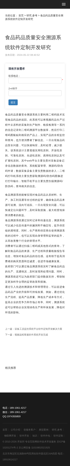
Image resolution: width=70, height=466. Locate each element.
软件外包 (45, 435)
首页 (5, 429)
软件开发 (24, 435)
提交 (13, 102)
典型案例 (43, 429)
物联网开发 (10, 435)
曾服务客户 (30, 429)
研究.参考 (57, 429)
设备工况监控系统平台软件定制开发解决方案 (38, 328)
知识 (34, 435)
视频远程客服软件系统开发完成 (31, 334)
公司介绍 (15, 429)
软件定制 (58, 435)
